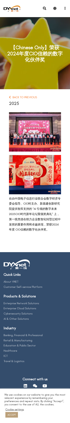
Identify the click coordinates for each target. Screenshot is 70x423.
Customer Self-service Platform (23, 287)
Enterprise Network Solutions (21, 303)
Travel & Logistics (14, 361)
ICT (6, 356)
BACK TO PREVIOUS (25, 97)
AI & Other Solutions (16, 318)
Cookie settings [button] (14, 409)
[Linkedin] (25, 386)
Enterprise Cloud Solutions (20, 308)
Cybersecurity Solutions (18, 313)
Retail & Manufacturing (18, 340)
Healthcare (10, 350)
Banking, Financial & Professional (23, 335)
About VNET (11, 281)
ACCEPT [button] (12, 414)
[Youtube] (45, 386)
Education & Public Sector (20, 345)
